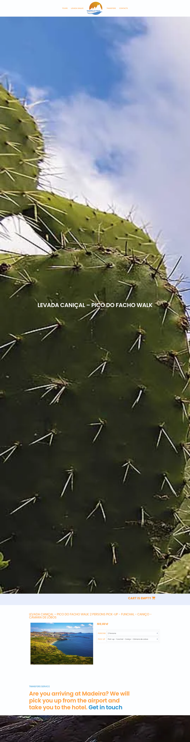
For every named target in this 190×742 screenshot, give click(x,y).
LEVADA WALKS (77, 8)
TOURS (65, 8)
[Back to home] (95, 8)
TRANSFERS (111, 8)
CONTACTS (123, 8)
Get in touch (105, 707)
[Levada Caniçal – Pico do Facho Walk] (61, 644)
